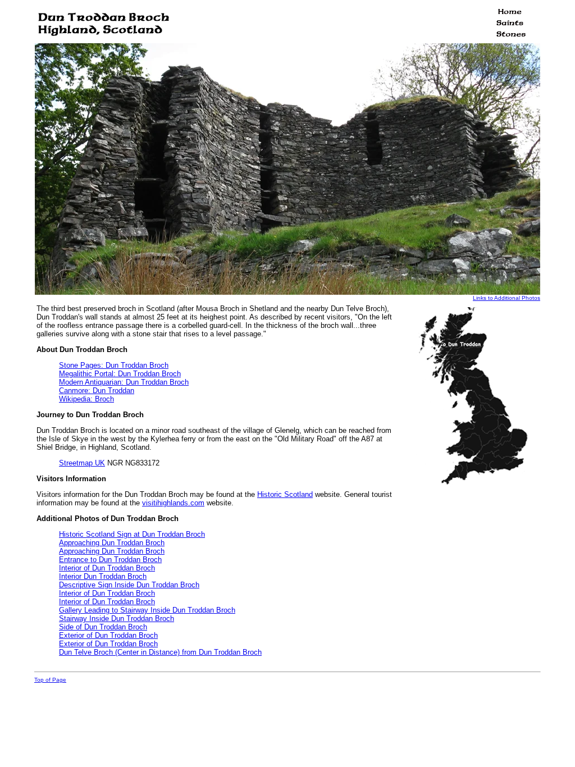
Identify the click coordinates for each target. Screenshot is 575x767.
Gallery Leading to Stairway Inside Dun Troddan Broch (147, 610)
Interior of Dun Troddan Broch (107, 568)
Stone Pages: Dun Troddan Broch (113, 365)
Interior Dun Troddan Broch (103, 576)
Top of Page (50, 680)
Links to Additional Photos (506, 298)
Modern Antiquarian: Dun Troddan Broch (124, 382)
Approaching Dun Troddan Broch (112, 542)
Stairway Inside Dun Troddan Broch (116, 618)
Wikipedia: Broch (86, 399)
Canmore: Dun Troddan (96, 390)
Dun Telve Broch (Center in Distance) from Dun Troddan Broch (160, 652)
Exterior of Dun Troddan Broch (108, 635)
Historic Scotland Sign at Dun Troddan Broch (132, 534)
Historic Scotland (285, 494)
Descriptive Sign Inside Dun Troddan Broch (129, 585)
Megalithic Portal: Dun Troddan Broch (120, 373)
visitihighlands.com (173, 503)
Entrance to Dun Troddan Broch (110, 559)
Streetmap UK (82, 463)
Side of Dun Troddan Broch (103, 627)
